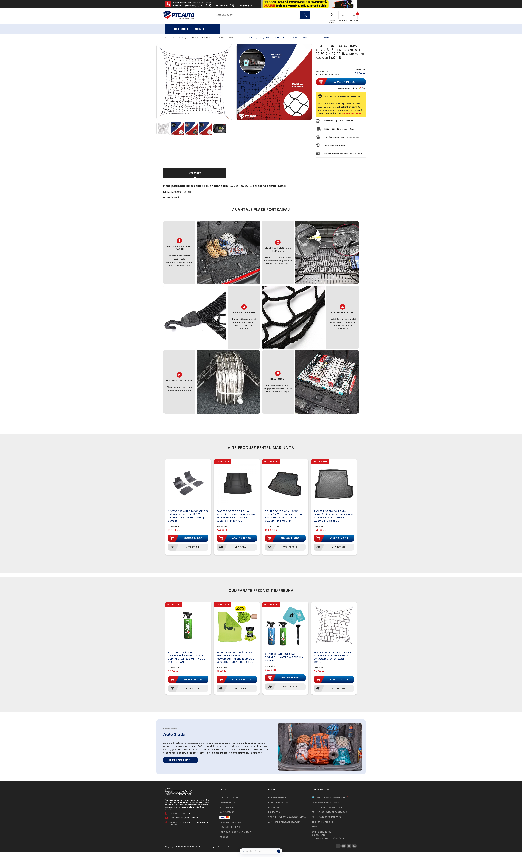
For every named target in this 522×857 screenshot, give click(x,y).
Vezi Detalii (193, 547)
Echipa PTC (274, 812)
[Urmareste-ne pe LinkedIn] (354, 846)
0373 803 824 (244, 5)
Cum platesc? (226, 812)
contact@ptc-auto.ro (188, 5)
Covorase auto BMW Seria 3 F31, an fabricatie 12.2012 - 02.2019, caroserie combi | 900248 (188, 515)
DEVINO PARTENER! (277, 797)
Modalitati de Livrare (231, 822)
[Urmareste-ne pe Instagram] (343, 846)
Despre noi (274, 807)
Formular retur (227, 802)
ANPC (315, 827)
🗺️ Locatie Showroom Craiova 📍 (330, 797)
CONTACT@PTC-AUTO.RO (187, 818)
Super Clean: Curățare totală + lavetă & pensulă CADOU (284, 657)
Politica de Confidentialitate (235, 832)
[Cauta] (305, 15)
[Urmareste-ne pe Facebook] (338, 846)
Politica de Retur (228, 797)
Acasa (168, 38)
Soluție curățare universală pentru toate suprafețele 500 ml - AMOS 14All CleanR (186, 657)
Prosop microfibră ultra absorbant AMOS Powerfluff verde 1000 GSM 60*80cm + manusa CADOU (236, 657)
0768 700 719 (220, 5)
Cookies (223, 837)
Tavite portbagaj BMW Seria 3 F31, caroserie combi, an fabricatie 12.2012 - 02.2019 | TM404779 (236, 515)
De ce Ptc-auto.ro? (322, 822)
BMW (192, 38)
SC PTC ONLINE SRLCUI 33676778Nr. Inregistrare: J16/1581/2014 (328, 835)
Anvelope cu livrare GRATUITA (284, 822)
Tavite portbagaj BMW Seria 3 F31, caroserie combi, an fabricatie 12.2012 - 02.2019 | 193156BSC (333, 515)
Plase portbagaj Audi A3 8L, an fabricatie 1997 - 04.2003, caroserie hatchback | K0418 (334, 657)
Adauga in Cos (193, 538)
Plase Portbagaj (180, 38)
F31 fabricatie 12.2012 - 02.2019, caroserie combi (227, 38)
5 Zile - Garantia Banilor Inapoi (329, 807)
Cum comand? (227, 807)
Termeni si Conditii (229, 827)
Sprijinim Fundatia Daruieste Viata (287, 817)
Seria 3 (200, 38)
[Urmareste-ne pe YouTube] (349, 846)
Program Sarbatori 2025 (325, 802)
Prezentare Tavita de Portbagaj (329, 812)
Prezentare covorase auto (326, 817)
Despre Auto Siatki (180, 760)
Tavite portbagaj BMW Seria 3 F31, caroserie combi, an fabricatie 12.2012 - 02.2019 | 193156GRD (285, 515)
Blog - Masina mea (278, 802)
